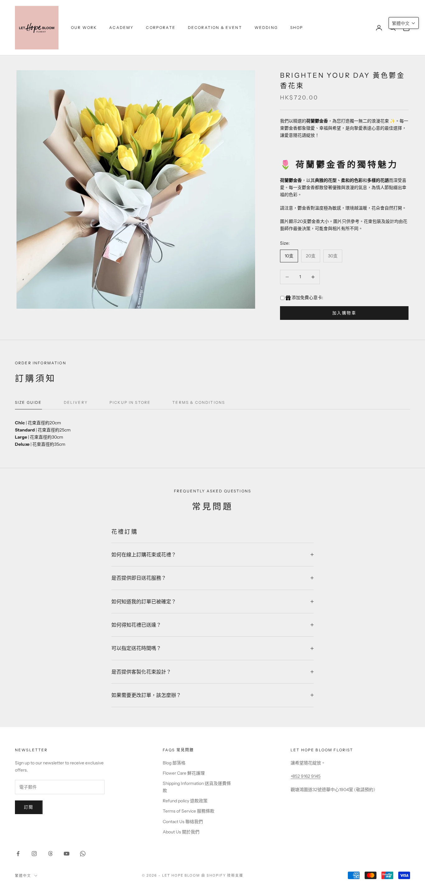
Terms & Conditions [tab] (198, 402)
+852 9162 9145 (305, 776)
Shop (296, 27)
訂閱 (29, 806)
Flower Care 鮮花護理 (184, 773)
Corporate (160, 27)
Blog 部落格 (174, 763)
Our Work (84, 27)
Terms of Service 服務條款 (188, 811)
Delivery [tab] (76, 402)
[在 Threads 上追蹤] (50, 853)
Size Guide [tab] (28, 402)
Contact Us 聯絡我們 (183, 821)
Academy (121, 27)
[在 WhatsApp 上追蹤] (83, 853)
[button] (403, 23)
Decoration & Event (215, 27)
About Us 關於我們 (181, 832)
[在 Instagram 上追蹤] (34, 853)
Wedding (266, 27)
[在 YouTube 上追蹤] (66, 853)
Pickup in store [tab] (130, 402)
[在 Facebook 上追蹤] (18, 853)
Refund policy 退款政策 (185, 801)
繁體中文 (23, 875)
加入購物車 (344, 312)
